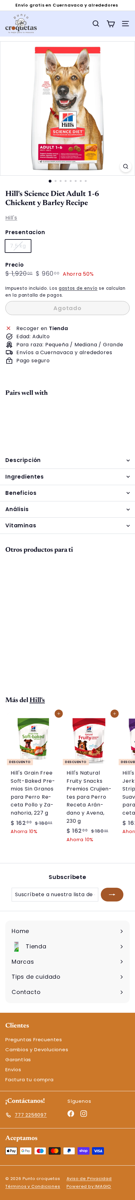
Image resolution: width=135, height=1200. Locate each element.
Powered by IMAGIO (89, 1186)
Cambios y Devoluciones (36, 1049)
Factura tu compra (29, 1079)
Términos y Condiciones (32, 1186)
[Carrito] (110, 23)
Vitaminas (20, 525)
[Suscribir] (112, 894)
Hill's (11, 217)
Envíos (13, 1069)
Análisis (17, 509)
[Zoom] (126, 166)
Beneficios (21, 493)
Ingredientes (24, 476)
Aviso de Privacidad (89, 1179)
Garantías (18, 1059)
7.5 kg (20, 247)
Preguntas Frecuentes (33, 1039)
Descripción (23, 460)
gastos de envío (78, 288)
